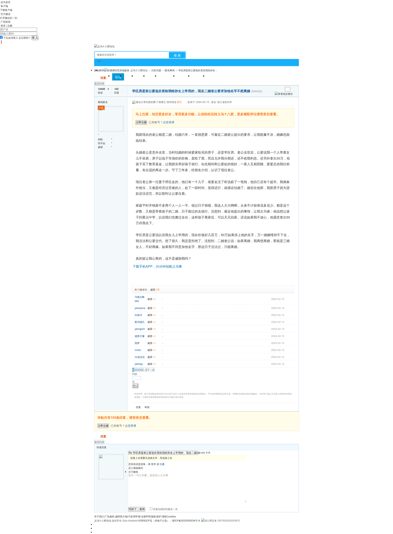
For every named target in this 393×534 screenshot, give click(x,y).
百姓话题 (156, 70)
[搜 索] (177, 55)
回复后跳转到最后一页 (165, 509)
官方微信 (5, 14)
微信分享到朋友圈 (146, 102)
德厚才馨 (140, 336)
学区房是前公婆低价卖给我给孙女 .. (197, 70)
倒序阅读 (171, 102)
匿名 (105, 102)
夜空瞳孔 (140, 322)
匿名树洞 (170, 70)
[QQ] (2, 42)
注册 (9, 25)
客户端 (4, 6)
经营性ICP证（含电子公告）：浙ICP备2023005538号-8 (169, 520)
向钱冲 (138, 315)
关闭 (291, 110)
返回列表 (99, 83)
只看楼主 (161, 102)
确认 (135, 385)
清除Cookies (169, 516)
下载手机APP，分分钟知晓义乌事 (157, 266)
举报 (147, 407)
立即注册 (141, 122)
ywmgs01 (140, 328)
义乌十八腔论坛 (139, 70)
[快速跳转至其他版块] (116, 70)
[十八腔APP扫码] (1, 42)
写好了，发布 (137, 509)
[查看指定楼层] (284, 94)
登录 (3, 25)
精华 (101, 70)
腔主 (179, 102)
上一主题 (276, 89)
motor (138, 350)
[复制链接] (256, 91)
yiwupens (140, 308)
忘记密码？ (25, 37)
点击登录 (130, 425)
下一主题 (280, 89)
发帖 (97, 78)
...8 (145, 369)
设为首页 (5, 2)
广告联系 (5, 21)
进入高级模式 (135, 468)
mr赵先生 (140, 357)
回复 (103, 78)
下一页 (151, 369)
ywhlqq (139, 363)
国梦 (137, 343)
